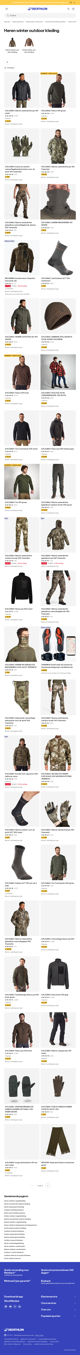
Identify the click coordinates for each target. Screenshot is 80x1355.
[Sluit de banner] (74, 2)
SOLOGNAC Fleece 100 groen (53, 111)
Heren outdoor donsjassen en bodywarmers (20, 1225)
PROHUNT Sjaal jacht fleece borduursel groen (57, 1163)
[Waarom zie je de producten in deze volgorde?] (5, 68)
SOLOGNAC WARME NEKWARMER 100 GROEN (57, 223)
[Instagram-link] (15, 1306)
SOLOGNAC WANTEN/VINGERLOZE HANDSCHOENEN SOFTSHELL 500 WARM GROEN (19, 1109)
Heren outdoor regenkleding (15, 1201)
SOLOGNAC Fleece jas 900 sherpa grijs (57, 449)
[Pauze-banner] (70, 2)
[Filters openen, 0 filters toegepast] (7, 62)
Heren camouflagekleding (14, 1243)
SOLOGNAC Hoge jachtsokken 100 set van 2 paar (21, 1163)
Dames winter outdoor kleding (12, 51)
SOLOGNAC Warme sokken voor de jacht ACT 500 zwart (20, 831)
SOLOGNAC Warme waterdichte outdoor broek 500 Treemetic (18, 557)
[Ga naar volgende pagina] (47, 1185)
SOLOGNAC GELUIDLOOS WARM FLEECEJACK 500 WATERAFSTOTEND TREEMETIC (56, 776)
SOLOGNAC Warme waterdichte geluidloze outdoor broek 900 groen (56, 503)
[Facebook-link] (6, 1306)
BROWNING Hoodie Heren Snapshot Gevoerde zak (20, 279)
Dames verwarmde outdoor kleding (17, 1219)
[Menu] (6, 8)
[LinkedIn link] (19, 1306)
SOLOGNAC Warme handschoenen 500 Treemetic (58, 831)
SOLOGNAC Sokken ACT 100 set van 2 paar (21, 884)
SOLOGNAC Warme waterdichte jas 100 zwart (22, 112)
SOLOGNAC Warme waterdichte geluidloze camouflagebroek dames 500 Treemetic (20, 225)
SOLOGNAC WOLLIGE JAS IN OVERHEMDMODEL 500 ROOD (53, 394)
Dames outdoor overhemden (15, 1249)
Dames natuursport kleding (14, 1237)
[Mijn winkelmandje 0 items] (73, 8)
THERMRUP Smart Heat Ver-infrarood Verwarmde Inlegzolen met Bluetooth (57, 666)
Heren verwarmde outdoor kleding (17, 1204)
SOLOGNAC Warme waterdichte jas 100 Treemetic (58, 168)
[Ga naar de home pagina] (37, 8)
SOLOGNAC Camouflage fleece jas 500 (57, 939)
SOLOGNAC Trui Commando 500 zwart (21, 449)
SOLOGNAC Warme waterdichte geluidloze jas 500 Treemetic (55, 557)
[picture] (22, 90)
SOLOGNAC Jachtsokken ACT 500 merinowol (55, 279)
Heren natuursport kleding (14, 1207)
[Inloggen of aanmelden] (68, 8)
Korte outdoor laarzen (12, 1258)
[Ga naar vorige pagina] (32, 1185)
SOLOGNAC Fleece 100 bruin (17, 393)
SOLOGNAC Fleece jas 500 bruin (18, 1051)
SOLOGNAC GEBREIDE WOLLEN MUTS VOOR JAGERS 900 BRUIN (57, 338)
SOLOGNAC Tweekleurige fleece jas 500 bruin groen (22, 996)
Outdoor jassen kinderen (13, 1240)
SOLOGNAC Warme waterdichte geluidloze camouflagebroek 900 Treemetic (55, 611)
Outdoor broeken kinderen (14, 1231)
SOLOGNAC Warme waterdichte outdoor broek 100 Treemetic (55, 719)
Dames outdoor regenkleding (15, 1222)
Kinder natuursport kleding (14, 1234)
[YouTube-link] (10, 1306)
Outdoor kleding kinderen (14, 1210)
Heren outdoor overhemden (14, 1246)
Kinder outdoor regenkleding (15, 1216)
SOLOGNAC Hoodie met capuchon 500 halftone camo (21, 775)
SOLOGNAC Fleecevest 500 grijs (54, 995)
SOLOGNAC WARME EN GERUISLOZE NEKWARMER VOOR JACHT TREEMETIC (21, 666)
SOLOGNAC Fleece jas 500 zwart (18, 609)
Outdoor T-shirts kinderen (14, 1252)
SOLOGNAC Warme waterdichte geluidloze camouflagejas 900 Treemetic (18, 941)
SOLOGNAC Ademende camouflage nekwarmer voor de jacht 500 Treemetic (20, 720)
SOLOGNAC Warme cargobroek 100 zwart (56, 1052)
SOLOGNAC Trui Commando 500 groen (57, 883)
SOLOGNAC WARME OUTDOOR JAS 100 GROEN (21, 338)
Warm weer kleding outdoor (14, 1213)
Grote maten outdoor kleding (15, 1228)
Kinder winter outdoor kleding (29, 51)
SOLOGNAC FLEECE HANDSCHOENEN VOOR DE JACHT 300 (56, 1108)
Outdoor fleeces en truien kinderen (17, 1255)
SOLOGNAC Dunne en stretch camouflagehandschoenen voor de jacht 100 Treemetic (20, 169)
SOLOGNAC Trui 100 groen (16, 502)
